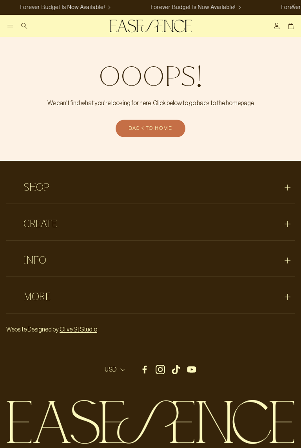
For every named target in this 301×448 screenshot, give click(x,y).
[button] (10, 25)
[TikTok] (176, 369)
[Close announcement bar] (293, 6)
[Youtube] (191, 369)
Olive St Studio (78, 329)
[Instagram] (160, 369)
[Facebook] (144, 369)
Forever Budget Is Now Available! (61, 7)
